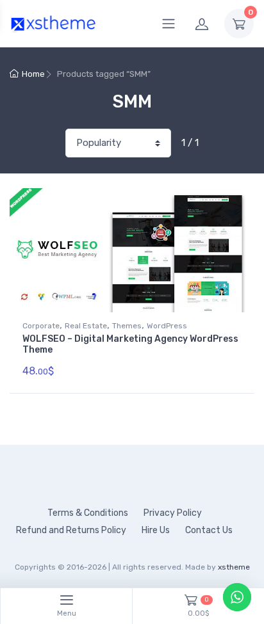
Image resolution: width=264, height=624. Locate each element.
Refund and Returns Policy (71, 530)
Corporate (41, 325)
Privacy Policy (173, 513)
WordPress (167, 325)
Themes (127, 325)
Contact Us (209, 530)
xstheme (234, 567)
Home (33, 74)
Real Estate (86, 325)
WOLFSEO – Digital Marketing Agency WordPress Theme (130, 344)
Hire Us (156, 530)
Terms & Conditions (87, 513)
